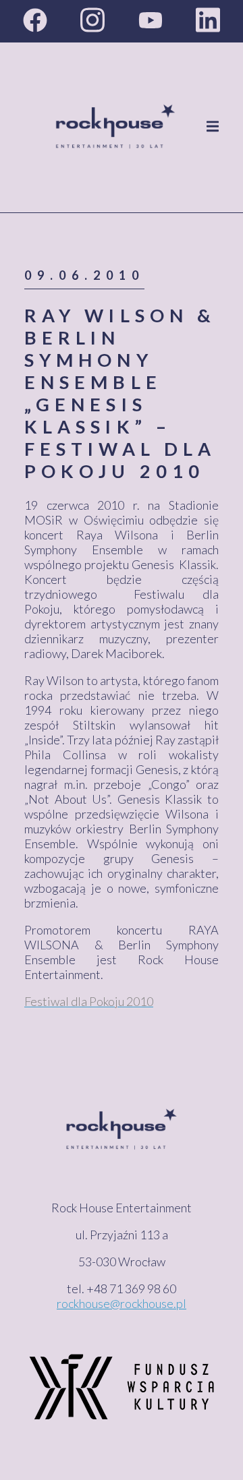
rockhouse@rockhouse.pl (121, 1303)
